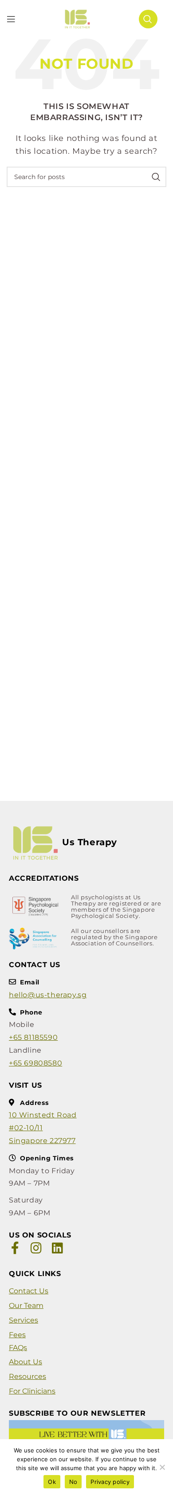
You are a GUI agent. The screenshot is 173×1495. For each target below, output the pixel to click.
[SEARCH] (156, 177)
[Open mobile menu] (11, 19)
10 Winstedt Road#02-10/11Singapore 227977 (43, 1128)
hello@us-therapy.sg (47, 995)
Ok (52, 1481)
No (73, 1481)
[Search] (148, 19)
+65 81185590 (33, 1037)
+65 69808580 (35, 1063)
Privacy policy (110, 1481)
